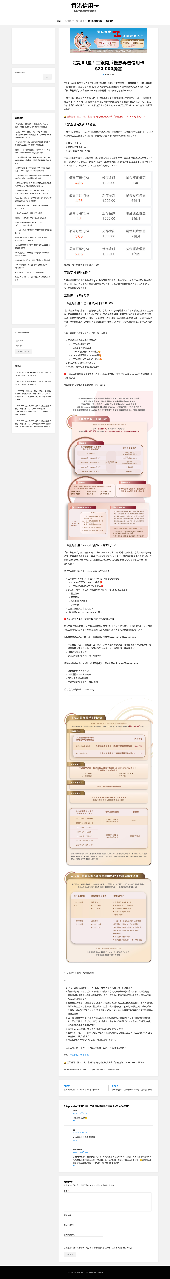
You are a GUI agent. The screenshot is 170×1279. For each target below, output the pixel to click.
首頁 (59, 21)
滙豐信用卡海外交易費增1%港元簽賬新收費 (30, 218)
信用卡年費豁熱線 (95, 21)
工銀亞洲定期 (100, 1070)
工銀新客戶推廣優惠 (79, 1055)
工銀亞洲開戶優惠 (112, 1070)
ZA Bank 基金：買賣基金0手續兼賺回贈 (29, 273)
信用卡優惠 (80, 21)
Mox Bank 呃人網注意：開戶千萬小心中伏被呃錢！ (33, 260)
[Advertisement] (33, 46)
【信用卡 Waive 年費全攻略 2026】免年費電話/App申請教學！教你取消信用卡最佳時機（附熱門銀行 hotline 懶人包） (33, 135)
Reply (75, 1120)
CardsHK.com (72, 1272)
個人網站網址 (69, 1235)
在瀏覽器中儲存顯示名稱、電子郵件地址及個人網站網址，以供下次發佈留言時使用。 (99, 1248)
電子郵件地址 (69, 1225)
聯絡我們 (109, 21)
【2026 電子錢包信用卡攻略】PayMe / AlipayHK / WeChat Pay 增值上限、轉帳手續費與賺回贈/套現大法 (33, 160)
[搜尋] (47, 77)
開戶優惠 (68, 21)
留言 (66, 1191)
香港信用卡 (85, 6)
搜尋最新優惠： (20, 73)
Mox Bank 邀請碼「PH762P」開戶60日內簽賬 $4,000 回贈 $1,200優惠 (33, 412)
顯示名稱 (67, 1215)
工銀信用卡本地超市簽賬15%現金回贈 (28, 213)
